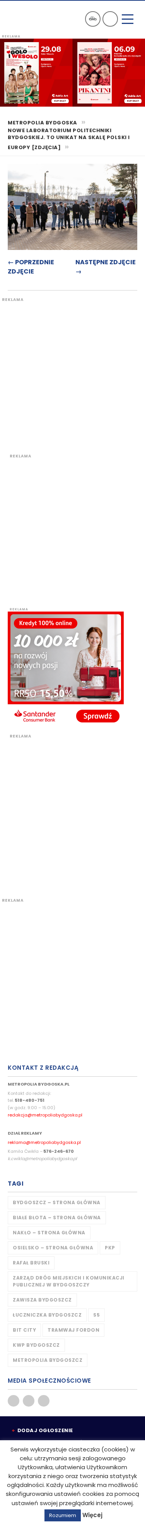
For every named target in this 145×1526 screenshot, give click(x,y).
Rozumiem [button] (62, 1515)
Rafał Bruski (31, 1262)
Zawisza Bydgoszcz (42, 1300)
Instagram (43, 1401)
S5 (96, 1315)
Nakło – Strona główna (49, 1232)
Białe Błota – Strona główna (57, 1217)
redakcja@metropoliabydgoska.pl (45, 1115)
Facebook (13, 1401)
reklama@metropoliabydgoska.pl (44, 1142)
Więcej (92, 1515)
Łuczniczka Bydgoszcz (47, 1315)
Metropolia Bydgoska (28, 18)
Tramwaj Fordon (73, 1330)
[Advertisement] (72, 374)
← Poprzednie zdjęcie (31, 267)
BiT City (24, 1330)
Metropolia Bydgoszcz (47, 1360)
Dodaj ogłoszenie (45, 1430)
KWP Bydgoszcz (36, 1345)
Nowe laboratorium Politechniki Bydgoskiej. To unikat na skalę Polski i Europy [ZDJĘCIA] (69, 139)
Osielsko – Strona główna (53, 1247)
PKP (110, 1247)
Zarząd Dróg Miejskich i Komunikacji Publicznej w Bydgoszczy (69, 1281)
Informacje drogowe (93, 19)
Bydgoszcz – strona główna (57, 1202)
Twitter (28, 1401)
